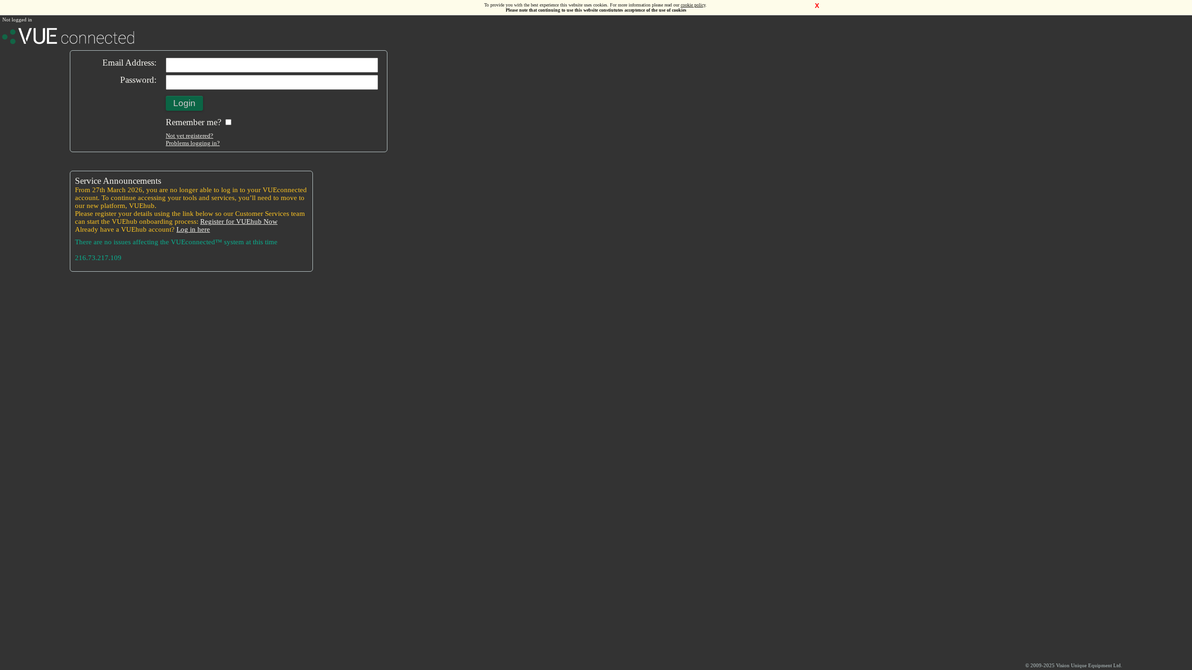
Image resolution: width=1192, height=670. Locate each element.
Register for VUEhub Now (239, 221)
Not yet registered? (189, 135)
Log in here (193, 229)
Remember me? (195, 122)
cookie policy (693, 4)
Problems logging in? (193, 143)
